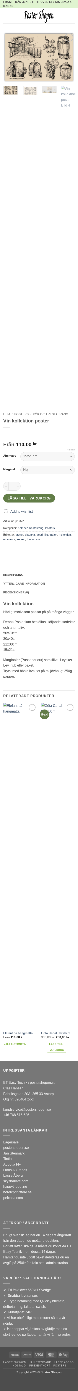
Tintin (7, 1159)
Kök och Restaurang (50, 414)
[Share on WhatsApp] (7, 549)
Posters (21, 414)
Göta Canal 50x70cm (55, 1033)
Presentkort (39, 1365)
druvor (19, 534)
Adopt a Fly (12, 1164)
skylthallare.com (15, 1181)
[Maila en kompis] (22, 549)
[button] (5, 16)
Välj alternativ (15, 1044)
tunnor (30, 539)
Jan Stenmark (13, 1153)
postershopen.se (16, 1148)
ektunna (30, 534)
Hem (6, 414)
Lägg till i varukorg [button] (56, 1047)
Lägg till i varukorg (29, 498)
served (21, 539)
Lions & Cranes (15, 1170)
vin (38, 539)
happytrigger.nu (15, 1186)
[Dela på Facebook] (15, 549)
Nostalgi (19, 1365)
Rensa (71, 449)
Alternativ (9, 455)
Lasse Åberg (13, 1175)
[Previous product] (15, 435)
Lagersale (11, 1142)
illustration (50, 534)
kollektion (65, 534)
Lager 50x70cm (14, 1362)
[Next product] (7, 435)
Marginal (9, 469)
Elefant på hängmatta (18, 1033)
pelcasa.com (13, 1198)
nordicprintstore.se (17, 1192)
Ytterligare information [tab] (24, 583)
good (40, 534)
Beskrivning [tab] (13, 574)
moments (9, 539)
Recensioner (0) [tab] (16, 592)
